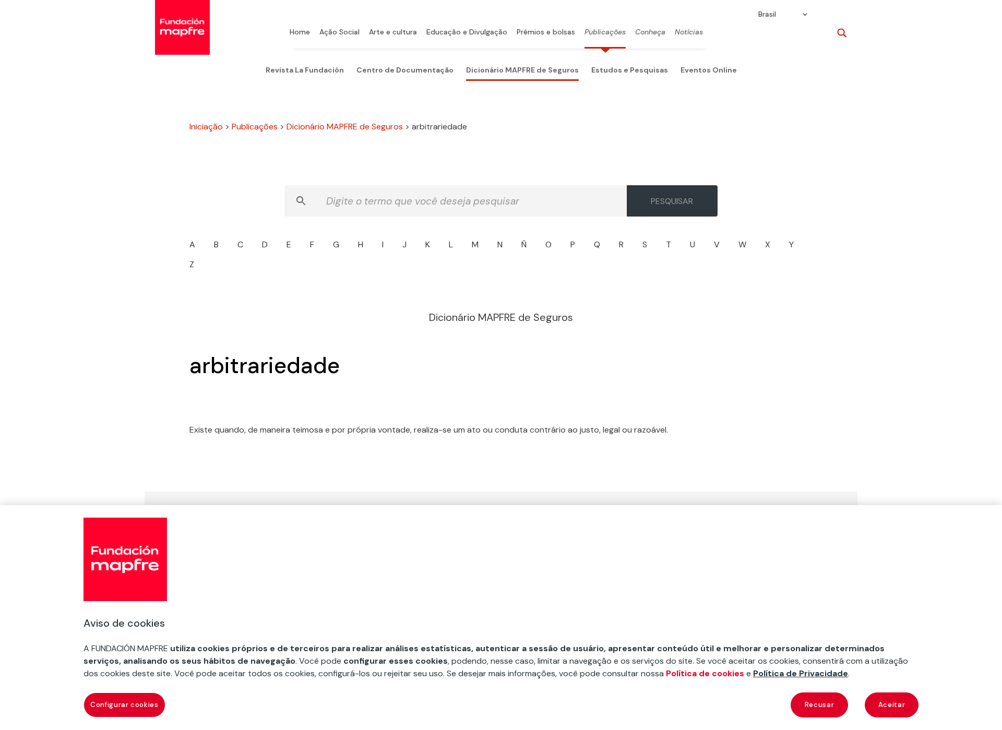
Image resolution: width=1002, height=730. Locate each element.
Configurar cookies (124, 704)
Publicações (605, 32)
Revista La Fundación (305, 70)
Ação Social (339, 32)
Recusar (819, 704)
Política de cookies (705, 673)
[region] (501, 617)
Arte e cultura (393, 32)
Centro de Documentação (405, 70)
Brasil (767, 14)
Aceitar (891, 704)
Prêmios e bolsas (546, 32)
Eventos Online (709, 70)
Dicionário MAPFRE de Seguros (522, 70)
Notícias (689, 32)
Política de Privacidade (800, 673)
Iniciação (206, 126)
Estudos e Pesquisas (629, 70)
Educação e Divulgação (466, 32)
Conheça (650, 32)
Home (300, 32)
